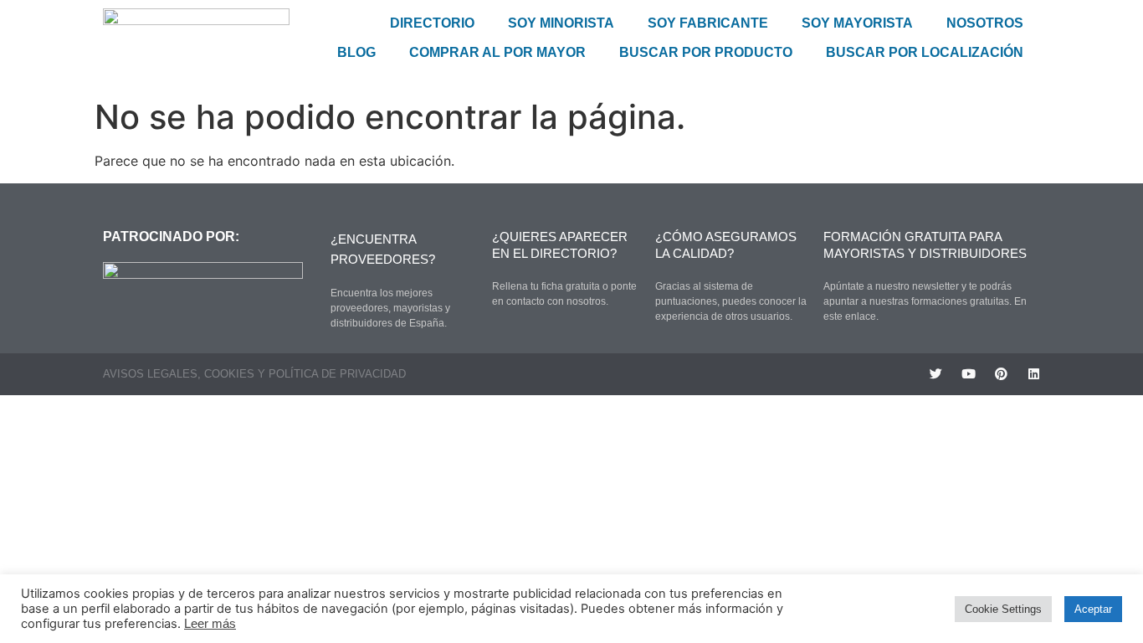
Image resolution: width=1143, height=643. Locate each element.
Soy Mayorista (857, 23)
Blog (356, 52)
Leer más (210, 623)
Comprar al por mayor (497, 52)
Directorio (432, 23)
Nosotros (984, 23)
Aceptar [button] (1093, 609)
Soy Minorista (561, 23)
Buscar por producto (705, 52)
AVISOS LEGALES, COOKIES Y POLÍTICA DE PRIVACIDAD (254, 374)
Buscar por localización (924, 52)
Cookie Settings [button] (1003, 609)
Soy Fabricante (708, 23)
